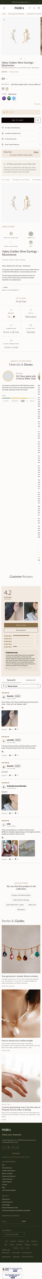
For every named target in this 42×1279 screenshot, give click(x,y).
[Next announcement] (39, 2)
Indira (8, 1250)
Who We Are (6, 1199)
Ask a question (21, 630)
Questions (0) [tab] (30, 680)
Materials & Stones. (21, 179)
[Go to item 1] (14, 611)
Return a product (7, 1173)
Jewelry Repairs (7, 1182)
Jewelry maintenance (8, 1170)
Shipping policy (6, 1256)
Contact (4, 1184)
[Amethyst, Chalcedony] (4, 98)
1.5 (11, 316)
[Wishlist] (30, 8)
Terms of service (27, 1252)
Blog (3, 1187)
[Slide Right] (25, 59)
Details (36, 152)
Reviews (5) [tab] (11, 680)
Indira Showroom (7, 1202)
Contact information (27, 1256)
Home (4, 14)
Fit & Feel (6, 179)
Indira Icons (32, 905)
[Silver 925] (3, 88)
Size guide (37, 104)
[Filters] (4, 686)
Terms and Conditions (9, 1190)
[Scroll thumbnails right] (35, 611)
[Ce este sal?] (12, 1269)
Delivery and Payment (8, 1176)
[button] (4, 8)
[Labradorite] (9, 98)
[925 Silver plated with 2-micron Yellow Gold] (6, 88)
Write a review (21, 625)
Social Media (6, 1205)
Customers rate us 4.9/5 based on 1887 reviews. (16, 1157)
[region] (21, 467)
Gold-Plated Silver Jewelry (15, 905)
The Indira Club (7, 1168)
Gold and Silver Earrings (16, 14)
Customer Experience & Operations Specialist (16, 1210)
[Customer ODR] (12, 1276)
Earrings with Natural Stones (21, 895)
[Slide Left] (16, 59)
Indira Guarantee (7, 1179)
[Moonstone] (14, 98)
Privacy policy (16, 1252)
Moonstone (21, 909)
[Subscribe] (24, 1221)
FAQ (3, 1165)
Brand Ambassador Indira (10, 1207)
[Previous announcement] (2, 2)
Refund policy (6, 1252)
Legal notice (16, 1256)
